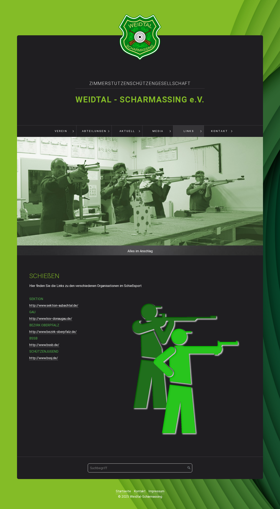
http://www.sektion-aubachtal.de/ (53, 305)
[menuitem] (61, 131)
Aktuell (127, 131)
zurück (13, 197)
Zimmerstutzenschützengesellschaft (140, 83)
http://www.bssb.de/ (44, 345)
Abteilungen (94, 131)
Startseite (123, 491)
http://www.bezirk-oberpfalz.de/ (53, 332)
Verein (61, 131)
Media (158, 131)
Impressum (156, 491)
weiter (267, 197)
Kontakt (219, 131)
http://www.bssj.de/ (43, 358)
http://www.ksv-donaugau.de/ (50, 319)
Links (189, 131)
